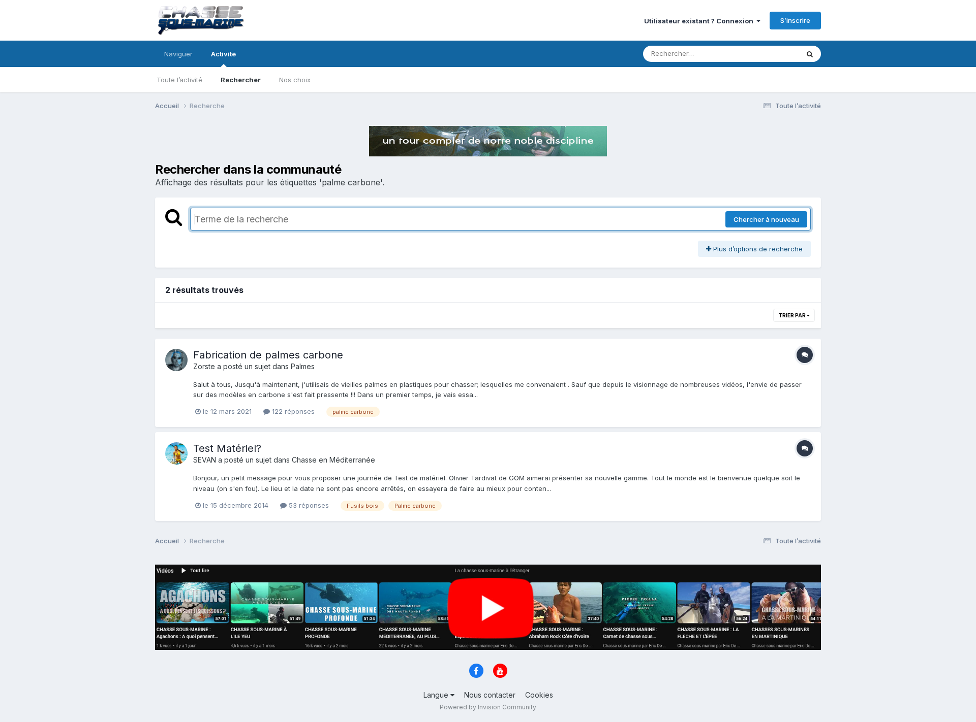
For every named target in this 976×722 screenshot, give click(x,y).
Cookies (539, 695)
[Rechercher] (810, 54)
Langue (436, 695)
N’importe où (765, 53)
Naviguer (178, 54)
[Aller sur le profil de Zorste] (176, 360)
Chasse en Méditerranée (333, 459)
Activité (223, 54)
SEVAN (204, 459)
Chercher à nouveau (766, 219)
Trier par (792, 315)
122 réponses (292, 411)
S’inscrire (795, 20)
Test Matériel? (227, 448)
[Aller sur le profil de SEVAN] (176, 453)
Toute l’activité (179, 80)
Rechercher (241, 80)
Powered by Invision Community (488, 707)
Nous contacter (489, 695)
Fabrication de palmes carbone (268, 355)
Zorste (204, 366)
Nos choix (295, 80)
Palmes (303, 366)
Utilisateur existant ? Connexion (700, 21)
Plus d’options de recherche (757, 249)
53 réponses (308, 505)
